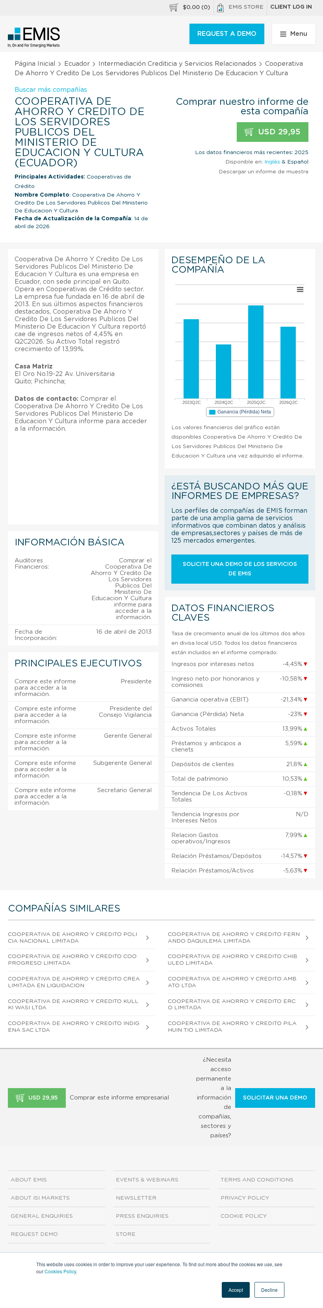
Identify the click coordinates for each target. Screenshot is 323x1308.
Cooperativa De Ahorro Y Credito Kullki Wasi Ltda (73, 1005)
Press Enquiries (142, 1216)
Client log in (291, 7)
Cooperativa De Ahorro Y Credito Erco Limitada (231, 1005)
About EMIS (29, 1180)
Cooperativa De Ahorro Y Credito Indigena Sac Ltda (73, 1027)
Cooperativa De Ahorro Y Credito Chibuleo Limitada (232, 960)
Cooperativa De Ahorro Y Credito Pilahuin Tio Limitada (232, 1027)
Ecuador (77, 64)
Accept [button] (235, 1289)
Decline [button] (269, 1289)
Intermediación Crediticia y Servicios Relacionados (177, 64)
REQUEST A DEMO (226, 34)
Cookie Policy (244, 1216)
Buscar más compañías (51, 90)
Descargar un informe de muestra (263, 172)
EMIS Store (246, 7)
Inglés (272, 162)
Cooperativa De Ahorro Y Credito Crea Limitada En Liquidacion (74, 982)
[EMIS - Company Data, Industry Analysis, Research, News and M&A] (34, 37)
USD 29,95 (278, 132)
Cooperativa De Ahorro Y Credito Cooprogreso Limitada (72, 960)
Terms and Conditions (257, 1180)
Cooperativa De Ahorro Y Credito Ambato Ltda (232, 982)
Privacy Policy (245, 1198)
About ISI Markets (40, 1198)
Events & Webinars (147, 1180)
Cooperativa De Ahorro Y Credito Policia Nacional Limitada (72, 938)
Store (126, 1234)
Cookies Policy (60, 1271)
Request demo (34, 1234)
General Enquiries (42, 1216)
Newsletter (136, 1198)
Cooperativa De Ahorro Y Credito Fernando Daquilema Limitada (234, 938)
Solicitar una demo (275, 1098)
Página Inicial (35, 64)
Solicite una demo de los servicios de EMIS (240, 569)
